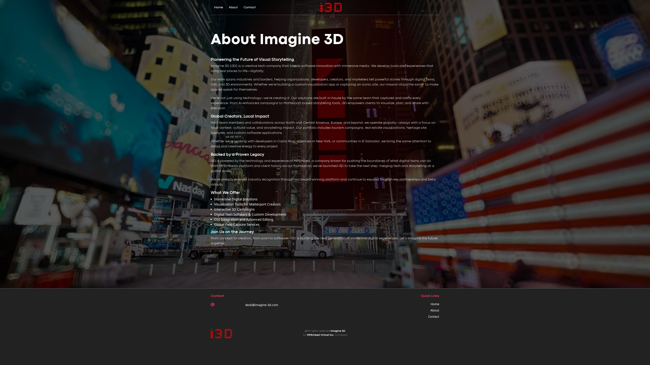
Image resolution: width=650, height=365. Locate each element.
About (233, 7)
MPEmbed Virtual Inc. (320, 335)
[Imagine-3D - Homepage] (331, 7)
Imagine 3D (338, 331)
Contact (250, 7)
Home (218, 7)
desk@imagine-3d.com (261, 305)
